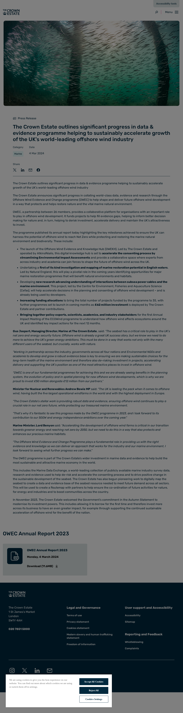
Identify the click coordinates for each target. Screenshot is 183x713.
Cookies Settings (93, 699)
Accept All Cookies (93, 681)
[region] (59, 690)
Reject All (94, 690)
